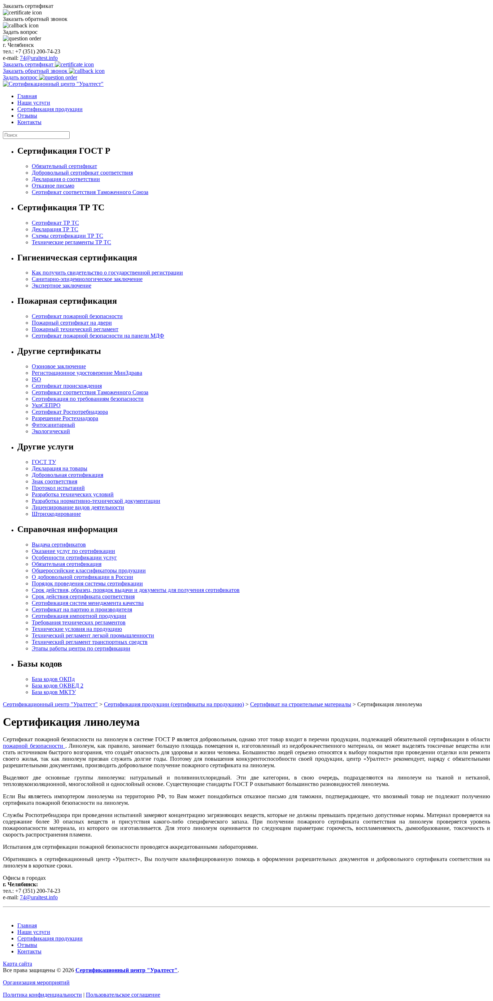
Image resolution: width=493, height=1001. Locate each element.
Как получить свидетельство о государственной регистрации (107, 272)
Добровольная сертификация (67, 475)
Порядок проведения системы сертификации (87, 583)
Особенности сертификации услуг (74, 557)
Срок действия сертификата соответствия (83, 596)
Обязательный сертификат (64, 166)
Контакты (29, 122)
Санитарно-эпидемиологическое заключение (87, 279)
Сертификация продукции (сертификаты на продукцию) (174, 704)
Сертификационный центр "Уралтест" (50, 704)
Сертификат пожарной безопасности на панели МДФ (98, 336)
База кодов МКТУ (54, 692)
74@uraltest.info (39, 58)
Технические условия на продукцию (77, 629)
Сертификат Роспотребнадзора (70, 412)
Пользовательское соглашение (123, 995)
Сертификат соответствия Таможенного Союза (90, 192)
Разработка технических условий (73, 494)
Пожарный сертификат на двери (72, 323)
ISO (36, 379)
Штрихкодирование (56, 514)
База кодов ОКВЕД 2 (57, 685)
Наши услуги (33, 103)
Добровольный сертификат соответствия (82, 173)
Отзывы (27, 116)
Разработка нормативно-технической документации (96, 501)
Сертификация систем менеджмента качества (88, 603)
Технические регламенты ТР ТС (71, 242)
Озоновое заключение (59, 366)
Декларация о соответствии (66, 179)
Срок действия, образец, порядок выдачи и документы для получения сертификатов (136, 590)
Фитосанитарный (53, 425)
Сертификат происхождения (67, 386)
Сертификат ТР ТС (55, 223)
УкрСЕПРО (46, 405)
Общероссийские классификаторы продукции (89, 570)
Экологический (51, 431)
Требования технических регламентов (79, 622)
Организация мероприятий (36, 982)
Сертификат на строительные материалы (300, 704)
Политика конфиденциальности (42, 995)
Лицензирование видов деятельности (78, 507)
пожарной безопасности (34, 746)
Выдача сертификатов (59, 544)
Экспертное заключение (61, 285)
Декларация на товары (59, 468)
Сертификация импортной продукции (79, 616)
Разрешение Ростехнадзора (65, 418)
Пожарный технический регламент (75, 329)
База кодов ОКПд (53, 679)
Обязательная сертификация (66, 564)
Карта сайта (17, 964)
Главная (27, 96)
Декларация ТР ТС (55, 229)
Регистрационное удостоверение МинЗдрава (87, 373)
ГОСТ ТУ (44, 462)
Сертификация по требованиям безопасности (88, 399)
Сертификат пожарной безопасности (77, 316)
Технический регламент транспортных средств (90, 642)
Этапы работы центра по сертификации (81, 648)
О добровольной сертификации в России (82, 577)
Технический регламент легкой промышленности (93, 635)
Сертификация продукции (50, 109)
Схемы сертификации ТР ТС (67, 236)
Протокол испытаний (58, 488)
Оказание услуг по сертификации (73, 551)
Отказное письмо (53, 186)
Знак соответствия (54, 481)
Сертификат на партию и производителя (82, 609)
